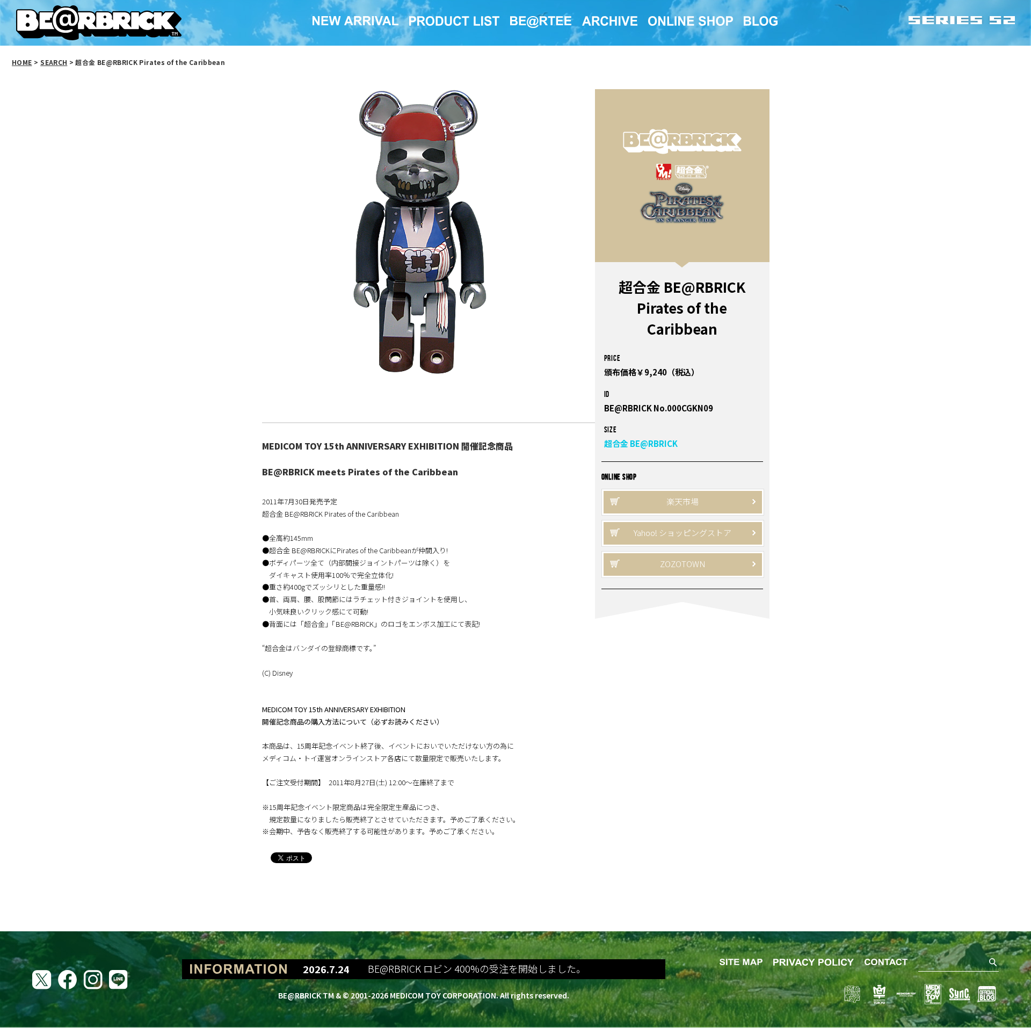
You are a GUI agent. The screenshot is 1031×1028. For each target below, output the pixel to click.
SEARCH (53, 62)
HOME (22, 62)
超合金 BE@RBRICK (641, 443)
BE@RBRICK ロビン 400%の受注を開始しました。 (470, 969)
